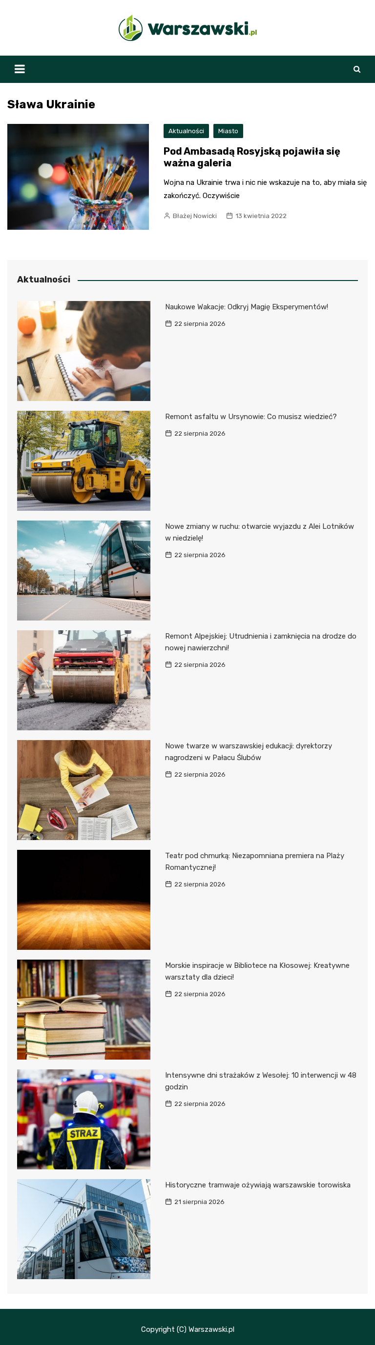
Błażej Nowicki (195, 216)
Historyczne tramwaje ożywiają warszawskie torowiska (258, 1185)
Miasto (228, 131)
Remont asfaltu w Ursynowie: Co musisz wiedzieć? (251, 416)
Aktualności (186, 131)
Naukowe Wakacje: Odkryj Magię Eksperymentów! (246, 306)
